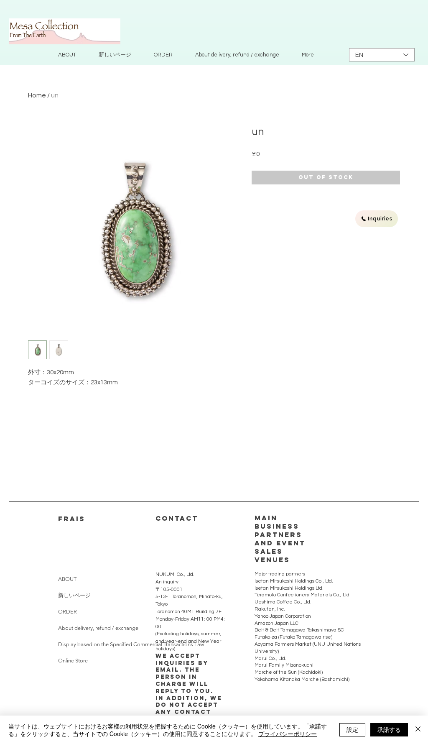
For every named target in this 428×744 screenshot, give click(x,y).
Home (37, 95)
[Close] (418, 729)
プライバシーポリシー (287, 733)
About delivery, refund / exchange (93, 628)
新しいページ (74, 595)
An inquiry (166, 582)
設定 (352, 729)
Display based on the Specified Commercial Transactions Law (93, 644)
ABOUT (67, 579)
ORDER (67, 611)
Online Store (73, 660)
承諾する (389, 729)
